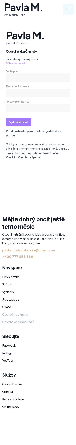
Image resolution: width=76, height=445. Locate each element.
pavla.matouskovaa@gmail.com (29, 250)
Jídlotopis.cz (10, 299)
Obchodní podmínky (15, 314)
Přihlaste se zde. (16, 63)
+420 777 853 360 (17, 257)
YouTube (8, 360)
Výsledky (8, 292)
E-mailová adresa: (18, 86)
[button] (68, 9)
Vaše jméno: (14, 71)
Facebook (8, 345)
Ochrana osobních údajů (18, 322)
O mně (6, 307)
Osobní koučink (12, 384)
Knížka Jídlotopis (13, 399)
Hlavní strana (10, 277)
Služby (6, 284)
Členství (7, 392)
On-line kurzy (10, 407)
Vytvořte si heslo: (17, 101)
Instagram (8, 353)
